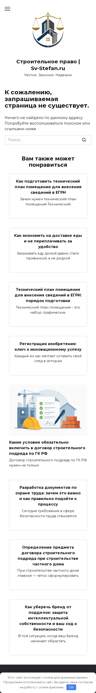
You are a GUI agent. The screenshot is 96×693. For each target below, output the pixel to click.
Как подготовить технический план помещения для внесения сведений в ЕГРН (48, 187)
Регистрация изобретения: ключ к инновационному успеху (48, 346)
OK (71, 687)
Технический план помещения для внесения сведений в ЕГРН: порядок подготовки (48, 295)
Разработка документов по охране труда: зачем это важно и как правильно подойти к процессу (48, 495)
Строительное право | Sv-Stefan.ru (48, 64)
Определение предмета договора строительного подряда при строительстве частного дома (48, 555)
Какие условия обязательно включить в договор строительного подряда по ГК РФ (47, 448)
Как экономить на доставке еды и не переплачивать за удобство (48, 241)
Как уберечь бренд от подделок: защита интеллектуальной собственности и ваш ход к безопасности (48, 618)
